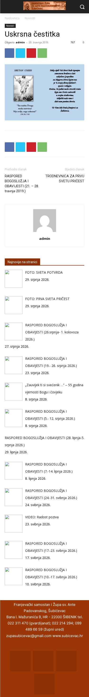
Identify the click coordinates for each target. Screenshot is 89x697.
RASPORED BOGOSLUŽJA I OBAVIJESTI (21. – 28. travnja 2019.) (22, 183)
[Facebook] (9, 53)
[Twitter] (20, 53)
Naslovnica (12, 18)
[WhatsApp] (42, 53)
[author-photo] (44, 232)
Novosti (30, 18)
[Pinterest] (31, 53)
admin (20, 42)
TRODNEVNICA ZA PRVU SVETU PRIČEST (64, 178)
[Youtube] (44, 684)
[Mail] (43, 661)
